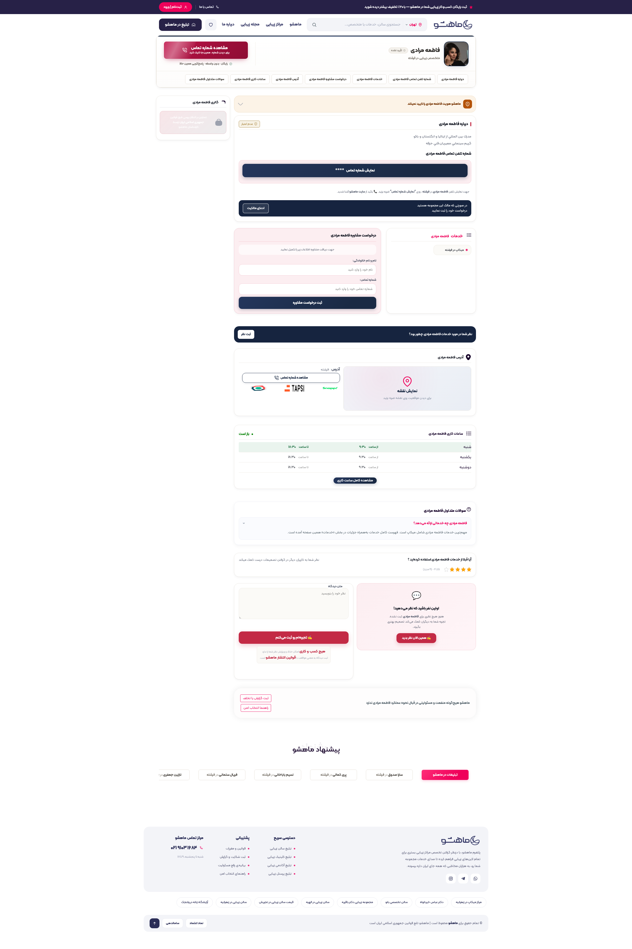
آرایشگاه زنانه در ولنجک (194, 902)
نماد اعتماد (196, 923)
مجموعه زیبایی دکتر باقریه (357, 902)
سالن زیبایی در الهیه (317, 902)
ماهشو (295, 24)
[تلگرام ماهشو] (463, 879)
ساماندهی (172, 923)
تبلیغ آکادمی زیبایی (279, 865)
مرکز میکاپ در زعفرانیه (469, 902)
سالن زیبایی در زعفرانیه (233, 902)
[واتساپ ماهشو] (475, 879)
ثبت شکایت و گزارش (233, 857)
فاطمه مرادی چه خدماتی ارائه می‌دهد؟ (440, 523)
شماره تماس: (368, 280)
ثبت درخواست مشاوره (307, 302)
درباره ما (228, 24)
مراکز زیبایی (274, 24)
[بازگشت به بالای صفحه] (154, 923)
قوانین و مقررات (236, 848)
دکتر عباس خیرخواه (431, 902)
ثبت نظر (246, 334)
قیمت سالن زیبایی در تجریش (276, 902)
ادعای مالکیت (255, 208)
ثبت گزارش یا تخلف (256, 698)
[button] (407, 388)
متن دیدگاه (335, 586)
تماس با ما (206, 7)
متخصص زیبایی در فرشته (424, 58)
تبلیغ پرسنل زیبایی (280, 873)
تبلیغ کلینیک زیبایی (279, 857)
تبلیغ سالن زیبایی (281, 848)
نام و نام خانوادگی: (364, 260)
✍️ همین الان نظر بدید (416, 638)
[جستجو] (314, 24)
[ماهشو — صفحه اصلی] (453, 24)
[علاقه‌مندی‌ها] (211, 24)
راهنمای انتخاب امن (233, 873)
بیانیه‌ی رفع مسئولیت (232, 865)
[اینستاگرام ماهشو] (451, 879)
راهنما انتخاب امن (255, 708)
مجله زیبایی (250, 24)
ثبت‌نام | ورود (172, 7)
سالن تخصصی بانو (396, 902)
